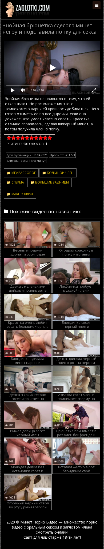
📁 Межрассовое (21, 173)
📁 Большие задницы (49, 182)
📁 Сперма (15, 182)
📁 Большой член (58, 173)
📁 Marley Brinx (20, 194)
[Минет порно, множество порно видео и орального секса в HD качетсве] (27, 9)
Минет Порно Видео (39, 522)
